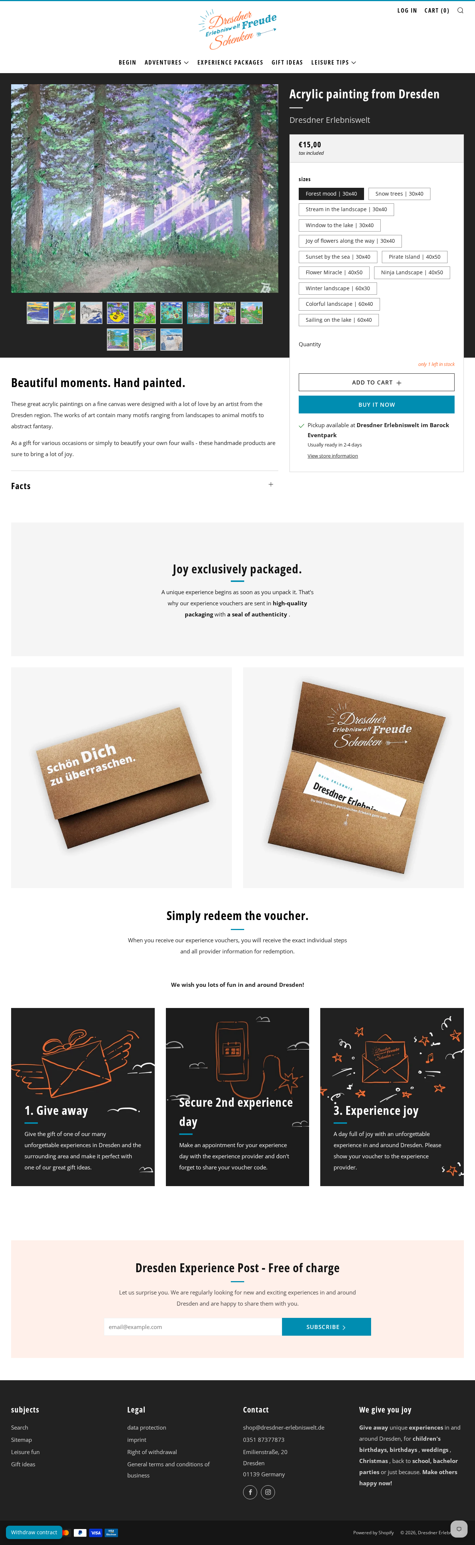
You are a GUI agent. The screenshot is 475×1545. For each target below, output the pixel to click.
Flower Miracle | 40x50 (334, 272)
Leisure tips (330, 62)
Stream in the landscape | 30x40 (346, 209)
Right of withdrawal (152, 1452)
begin (128, 62)
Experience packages (230, 62)
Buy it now (376, 404)
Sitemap (21, 1439)
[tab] (38, 313)
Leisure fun (25, 1452)
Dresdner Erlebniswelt (329, 120)
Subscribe (323, 1326)
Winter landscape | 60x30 (338, 288)
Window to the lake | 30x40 (340, 225)
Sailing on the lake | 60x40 (339, 319)
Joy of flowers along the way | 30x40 (350, 241)
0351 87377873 (264, 1439)
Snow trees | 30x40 (399, 193)
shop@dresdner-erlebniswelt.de (283, 1427)
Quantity (310, 344)
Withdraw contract (34, 1532)
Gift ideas (287, 62)
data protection (146, 1427)
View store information (333, 455)
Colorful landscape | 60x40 (339, 304)
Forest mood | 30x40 (331, 193)
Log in (407, 10)
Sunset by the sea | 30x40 (338, 256)
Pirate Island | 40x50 (414, 256)
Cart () (437, 10)
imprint (136, 1439)
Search (19, 1427)
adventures (163, 62)
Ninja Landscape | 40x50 (412, 272)
